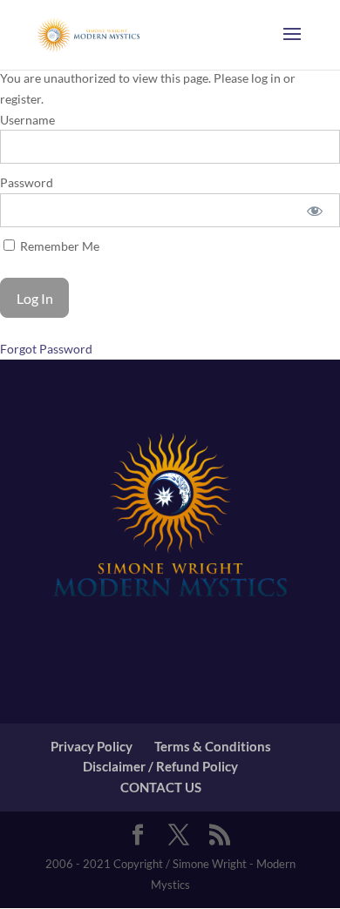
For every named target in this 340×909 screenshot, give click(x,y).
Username (27, 119)
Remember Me (58, 246)
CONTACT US (160, 787)
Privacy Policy (92, 746)
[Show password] (315, 210)
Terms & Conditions (212, 746)
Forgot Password (46, 348)
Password (26, 182)
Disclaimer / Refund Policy (160, 766)
